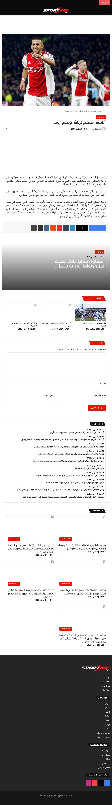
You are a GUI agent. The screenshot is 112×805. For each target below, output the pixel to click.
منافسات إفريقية (103, 733)
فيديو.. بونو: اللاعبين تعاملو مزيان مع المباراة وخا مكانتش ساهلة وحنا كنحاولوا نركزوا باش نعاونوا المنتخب (31, 548)
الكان (108, 729)
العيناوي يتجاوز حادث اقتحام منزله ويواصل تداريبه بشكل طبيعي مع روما (79, 266)
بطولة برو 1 (105, 751)
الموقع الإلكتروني (47, 395)
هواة (108, 759)
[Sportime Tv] (56, 10)
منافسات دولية (104, 737)
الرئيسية (101, 111)
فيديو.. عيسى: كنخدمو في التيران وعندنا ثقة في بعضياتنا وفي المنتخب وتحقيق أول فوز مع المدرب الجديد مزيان (82, 638)
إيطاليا (107, 720)
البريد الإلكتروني (99, 395)
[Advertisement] (56, 24)
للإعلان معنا (105, 682)
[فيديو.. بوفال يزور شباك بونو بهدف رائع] (56, 312)
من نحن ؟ (106, 686)
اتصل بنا (106, 690)
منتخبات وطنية (103, 768)
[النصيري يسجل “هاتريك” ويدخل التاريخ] (90, 312)
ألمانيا (107, 716)
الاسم (103, 384)
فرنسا (107, 712)
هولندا (107, 725)
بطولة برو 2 (105, 755)
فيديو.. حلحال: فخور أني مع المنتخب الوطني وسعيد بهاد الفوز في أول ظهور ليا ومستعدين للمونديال (31, 593)
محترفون (92, 111)
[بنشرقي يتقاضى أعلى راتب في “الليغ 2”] (21, 312)
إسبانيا (107, 703)
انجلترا (107, 708)
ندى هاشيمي (96, 129)
